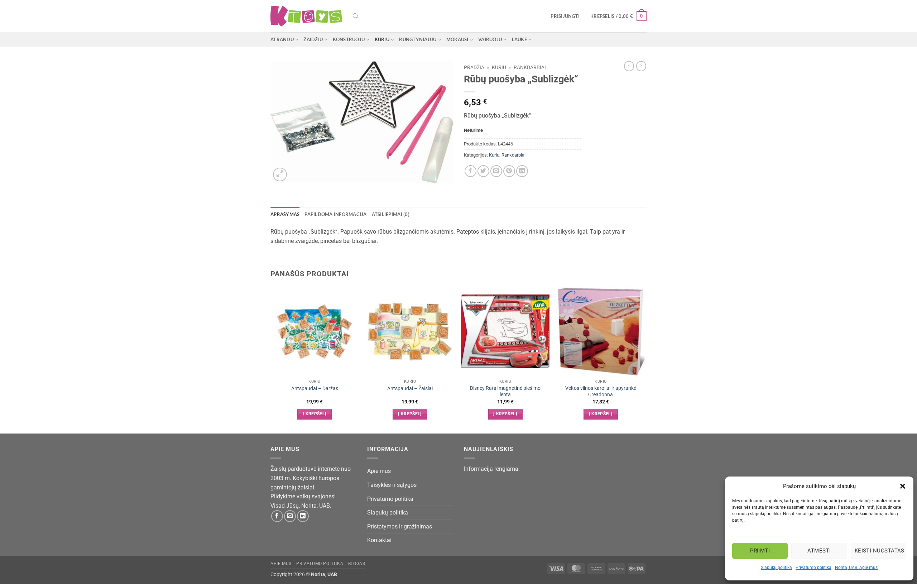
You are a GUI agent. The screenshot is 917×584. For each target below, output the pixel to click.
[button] (902, 486)
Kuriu (382, 39)
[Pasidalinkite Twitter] (483, 171)
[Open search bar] (356, 16)
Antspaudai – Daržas (314, 389)
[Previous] (270, 359)
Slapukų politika (776, 567)
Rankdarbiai (530, 67)
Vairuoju (490, 39)
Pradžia (474, 67)
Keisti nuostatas (879, 550)
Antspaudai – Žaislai (410, 389)
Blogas (356, 563)
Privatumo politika (813, 567)
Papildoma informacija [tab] (335, 214)
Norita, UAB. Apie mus (856, 567)
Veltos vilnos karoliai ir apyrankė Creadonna (600, 391)
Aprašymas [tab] (284, 214)
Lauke (519, 39)
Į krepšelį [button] (314, 413)
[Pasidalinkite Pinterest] (509, 171)
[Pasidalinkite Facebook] (470, 171)
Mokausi (457, 39)
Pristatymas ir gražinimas (399, 526)
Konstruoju (349, 39)
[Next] (644, 359)
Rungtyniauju (417, 39)
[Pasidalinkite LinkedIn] (522, 171)
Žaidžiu (313, 39)
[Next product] (629, 66)
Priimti (760, 550)
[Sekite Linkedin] (303, 516)
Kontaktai (379, 540)
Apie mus (379, 471)
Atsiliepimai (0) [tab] (390, 214)
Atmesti (819, 550)
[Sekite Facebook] (277, 516)
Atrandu (282, 39)
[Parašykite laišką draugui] (496, 171)
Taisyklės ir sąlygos (392, 485)
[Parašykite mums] (290, 516)
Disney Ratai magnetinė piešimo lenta (505, 391)
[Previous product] (641, 66)
